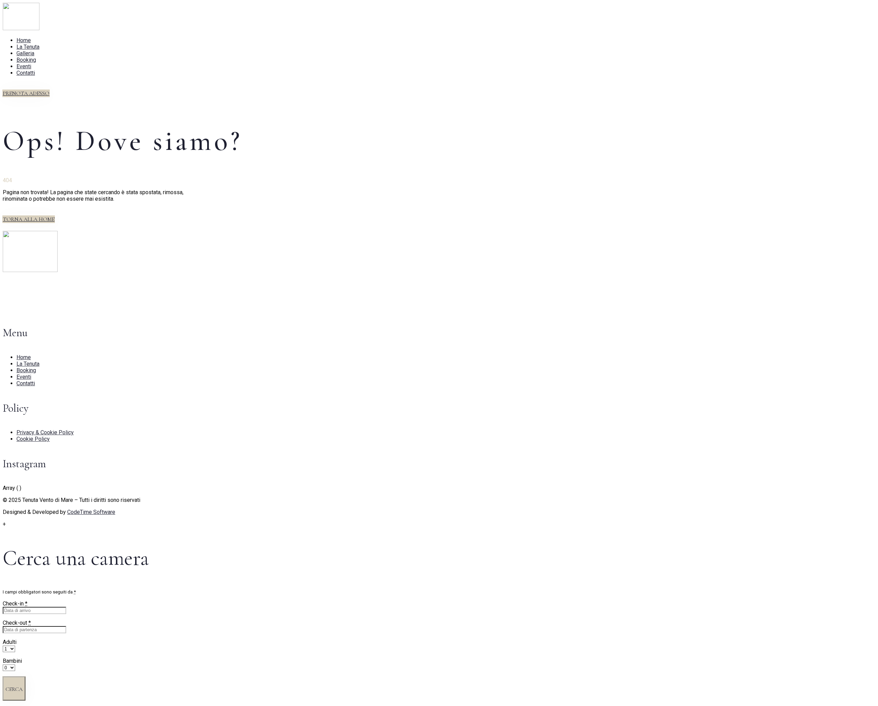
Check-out (17, 623)
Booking (26, 60)
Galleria (25, 53)
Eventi (23, 66)
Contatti (25, 73)
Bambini (12, 661)
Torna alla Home (29, 219)
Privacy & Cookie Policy (45, 432)
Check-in (15, 603)
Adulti (9, 642)
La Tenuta (27, 47)
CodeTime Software (91, 512)
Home (23, 40)
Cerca (14, 689)
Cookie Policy (33, 439)
